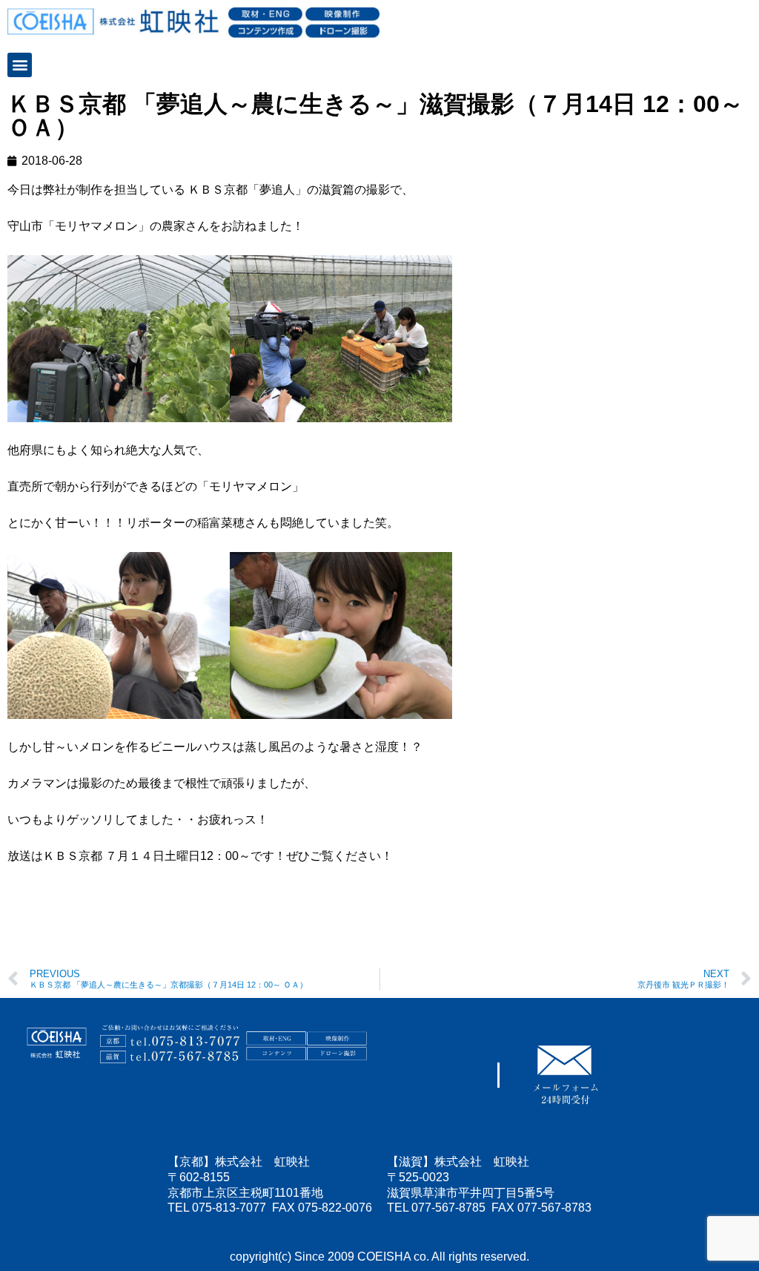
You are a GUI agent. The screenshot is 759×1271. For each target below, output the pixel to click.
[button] (19, 65)
